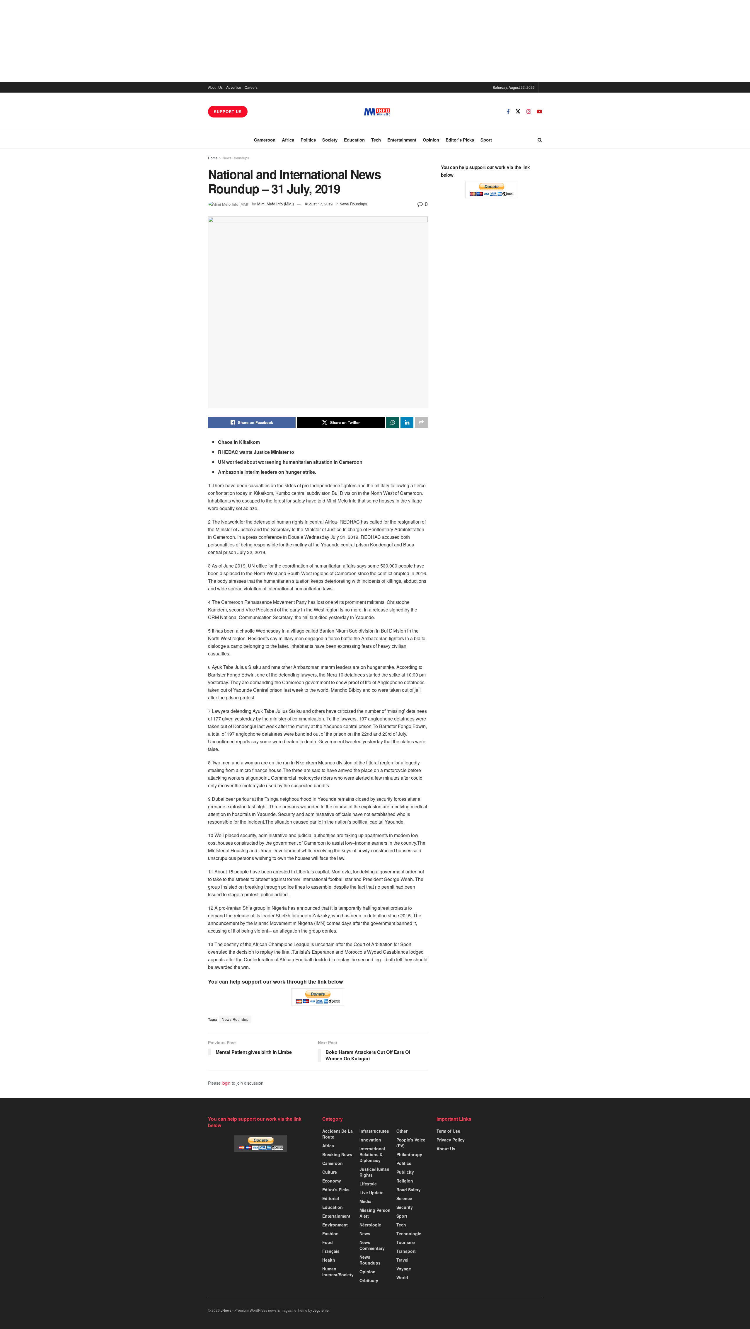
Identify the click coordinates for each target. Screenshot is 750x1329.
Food (327, 1242)
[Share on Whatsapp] (392, 422)
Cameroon (264, 140)
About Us (215, 87)
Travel (402, 1260)
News (364, 1233)
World (402, 1277)
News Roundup (235, 1019)
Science (404, 1198)
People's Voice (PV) (410, 1143)
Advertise (233, 87)
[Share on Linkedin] (406, 422)
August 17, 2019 (319, 204)
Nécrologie (370, 1225)
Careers (251, 87)
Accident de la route (337, 1134)
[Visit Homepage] (377, 111)
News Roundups (235, 157)
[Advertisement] (375, 41)
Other (402, 1131)
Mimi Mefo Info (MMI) (275, 204)
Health (328, 1260)
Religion (404, 1181)
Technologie (408, 1233)
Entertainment (401, 140)
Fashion (330, 1233)
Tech (376, 140)
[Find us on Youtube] (539, 111)
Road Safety (408, 1189)
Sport (486, 140)
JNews (226, 1310)
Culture (329, 1172)
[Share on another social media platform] (421, 422)
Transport (406, 1251)
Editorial (330, 1198)
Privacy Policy (451, 1140)
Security (404, 1207)
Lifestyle (368, 1184)
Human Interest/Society (338, 1271)
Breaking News (337, 1154)
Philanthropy (409, 1154)
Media (365, 1201)
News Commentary (372, 1245)
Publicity (405, 1172)
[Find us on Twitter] (518, 111)
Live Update (371, 1192)
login (226, 1083)
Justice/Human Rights (374, 1172)
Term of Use (448, 1131)
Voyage (403, 1269)
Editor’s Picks (460, 140)
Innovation (370, 1140)
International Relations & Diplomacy (372, 1154)
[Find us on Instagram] (528, 111)
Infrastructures (374, 1131)
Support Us (228, 111)
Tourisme (405, 1242)
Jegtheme (321, 1310)
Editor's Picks (336, 1189)
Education (354, 140)
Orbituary (368, 1280)
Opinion (431, 140)
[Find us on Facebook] (508, 111)
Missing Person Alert (375, 1213)
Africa (288, 140)
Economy (331, 1181)
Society (330, 140)
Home (213, 157)
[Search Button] (540, 140)
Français (331, 1251)
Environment (335, 1225)
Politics (308, 140)
